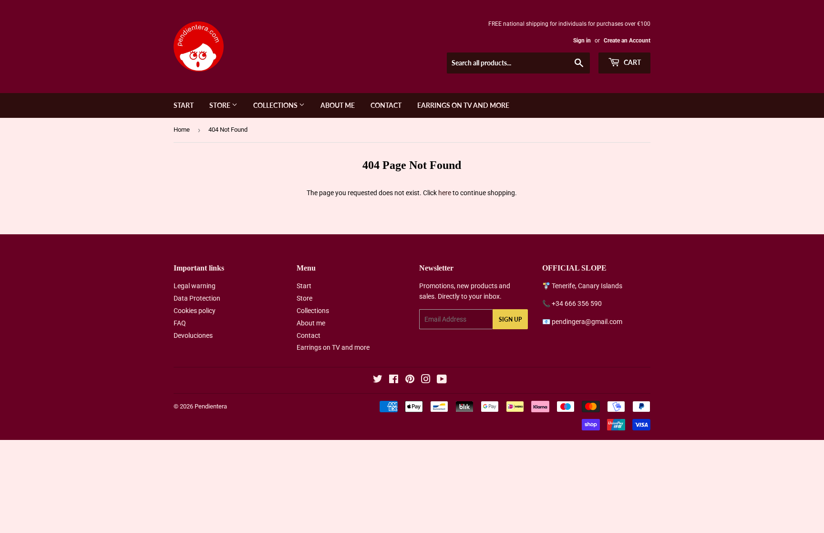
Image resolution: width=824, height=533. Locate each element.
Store (220, 105)
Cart (631, 62)
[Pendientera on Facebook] (394, 380)
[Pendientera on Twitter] (377, 380)
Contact (386, 105)
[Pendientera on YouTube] (442, 380)
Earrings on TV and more (463, 105)
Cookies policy (195, 310)
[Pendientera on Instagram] (426, 380)
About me (337, 105)
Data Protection (197, 298)
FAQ (180, 323)
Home (182, 129)
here (444, 193)
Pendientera (211, 406)
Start (184, 105)
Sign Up (510, 319)
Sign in (582, 40)
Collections (276, 105)
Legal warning (195, 286)
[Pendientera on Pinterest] (410, 380)
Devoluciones (193, 335)
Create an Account (627, 40)
